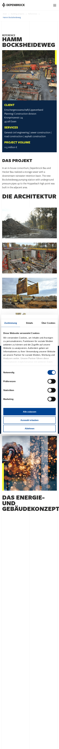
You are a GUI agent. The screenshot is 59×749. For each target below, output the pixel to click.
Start (5, 14)
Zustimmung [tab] (10, 323)
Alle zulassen (29, 411)
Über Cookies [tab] (48, 323)
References (32, 14)
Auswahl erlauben (29, 420)
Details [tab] (29, 323)
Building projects (17, 14)
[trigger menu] (55, 5)
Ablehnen (29, 428)
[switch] (52, 381)
